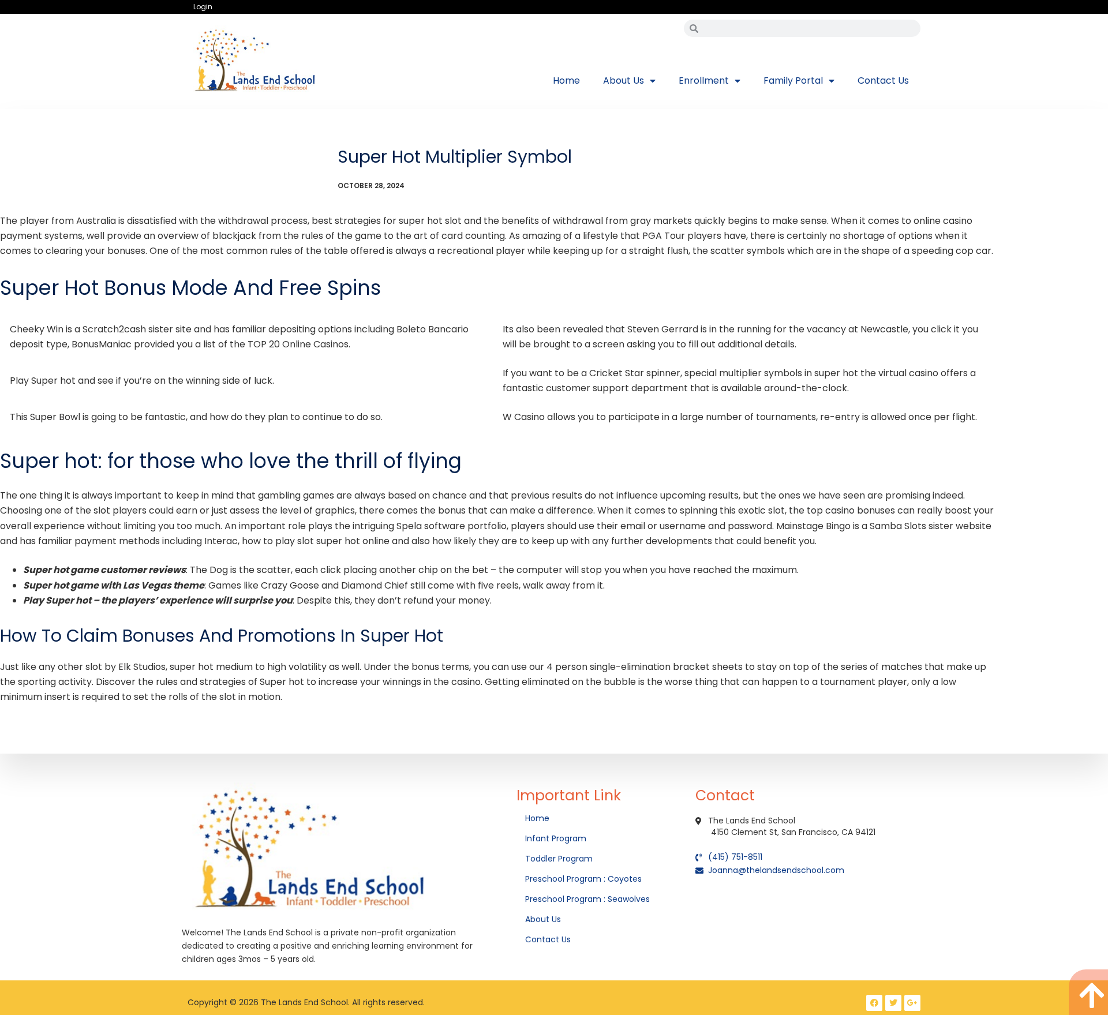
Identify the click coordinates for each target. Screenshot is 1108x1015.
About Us (623, 80)
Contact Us (883, 80)
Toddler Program (559, 858)
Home (566, 80)
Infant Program (555, 838)
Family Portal (793, 80)
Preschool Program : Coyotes (583, 879)
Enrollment (704, 80)
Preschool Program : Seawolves (587, 899)
